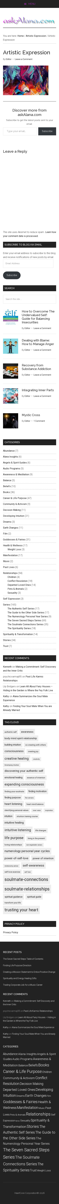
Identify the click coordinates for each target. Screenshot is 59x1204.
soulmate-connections (26, 879)
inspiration (49, 810)
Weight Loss (14, 549)
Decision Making (12, 510)
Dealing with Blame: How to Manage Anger (38, 342)
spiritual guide (34, 896)
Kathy (6, 696)
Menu (31, 3)
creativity (36, 759)
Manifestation (10, 555)
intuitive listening (18, 830)
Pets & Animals (16, 588)
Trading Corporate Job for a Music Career (23, 985)
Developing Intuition (13, 515)
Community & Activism (15, 504)
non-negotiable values (34, 845)
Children (12, 577)
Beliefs (7, 486)
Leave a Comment (23, 59)
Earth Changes (10, 527)
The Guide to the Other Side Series (26, 612)
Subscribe (47, 131)
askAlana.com (29, 21)
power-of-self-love (16, 858)
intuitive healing (14, 822)
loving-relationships (13, 845)
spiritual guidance (14, 896)
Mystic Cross (31, 415)
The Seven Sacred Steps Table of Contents (23, 959)
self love (28, 872)
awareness (27, 731)
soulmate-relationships (27, 889)
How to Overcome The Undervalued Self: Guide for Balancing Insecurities (38, 317)
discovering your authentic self (24, 771)
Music (6, 561)
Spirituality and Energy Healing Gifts (19, 978)
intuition (8, 816)
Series (6, 604)
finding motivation (37, 791)
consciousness (14, 751)
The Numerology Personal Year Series (28, 616)
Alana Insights (10, 456)
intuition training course (27, 816)
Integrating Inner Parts (38, 390)
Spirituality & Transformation (18, 634)
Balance (7, 480)
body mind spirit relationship (21, 738)
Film (5, 533)
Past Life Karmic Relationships (38, 1011)
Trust (5, 646)
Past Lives (9, 567)
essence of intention (36, 778)
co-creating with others (35, 745)
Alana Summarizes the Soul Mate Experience (33, 1027)
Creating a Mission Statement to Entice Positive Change (29, 972)
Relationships (10, 573)
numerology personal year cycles (27, 851)
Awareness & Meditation (16, 474)
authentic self (11, 732)
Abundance (9, 450)
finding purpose (13, 797)
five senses (29, 798)
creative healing (17, 758)
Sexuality (12, 592)
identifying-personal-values (16, 810)
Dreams (7, 521)
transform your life (13, 903)
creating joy (33, 751)
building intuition (13, 744)
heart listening (13, 804)
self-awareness (33, 865)
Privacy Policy (10, 932)
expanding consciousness (24, 784)
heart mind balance (35, 804)
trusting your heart (21, 909)
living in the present (36, 838)
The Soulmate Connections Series (25, 624)
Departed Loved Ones (19, 584)
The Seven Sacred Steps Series (24, 620)
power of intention (43, 858)
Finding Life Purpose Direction (17, 965)
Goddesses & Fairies (14, 539)
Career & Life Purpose (15, 498)
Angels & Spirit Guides (15, 462)
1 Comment (39, 421)
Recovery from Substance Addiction (36, 367)
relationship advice (11, 866)
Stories (7, 640)
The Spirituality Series (19, 628)
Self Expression (11, 598)
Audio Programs (11, 468)
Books (6, 492)
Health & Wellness (13, 545)
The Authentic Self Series (21, 608)
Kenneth (7, 666)
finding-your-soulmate (14, 791)
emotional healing (14, 777)
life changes (40, 830)
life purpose (14, 838)
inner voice (37, 810)
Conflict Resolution (18, 581)
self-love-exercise (12, 872)
